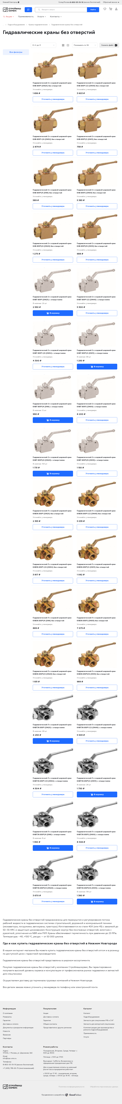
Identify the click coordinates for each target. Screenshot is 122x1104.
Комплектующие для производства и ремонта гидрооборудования (99, 1029)
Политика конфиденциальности (71, 1087)
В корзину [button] (54, 313)
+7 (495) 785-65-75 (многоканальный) (18, 1068)
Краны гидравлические (38, 25)
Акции (9, 16)
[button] (110, 10)
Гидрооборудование (16, 25)
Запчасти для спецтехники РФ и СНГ (99, 1020)
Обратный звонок (110, 2)
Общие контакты (50, 1024)
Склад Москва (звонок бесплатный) (79, 2)
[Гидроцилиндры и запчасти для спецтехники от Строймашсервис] (12, 10)
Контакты (55, 16)
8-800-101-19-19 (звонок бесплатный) (18, 1065)
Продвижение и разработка (52, 1095)
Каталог (87, 1013)
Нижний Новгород (10, 2)
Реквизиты (7, 1017)
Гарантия (6, 1020)
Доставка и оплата (10, 1024)
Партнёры (7, 1038)
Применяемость (26, 16)
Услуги (40, 16)
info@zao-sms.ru (9, 1058)
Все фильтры (16, 52)
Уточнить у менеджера (53, 99)
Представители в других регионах (57, 1028)
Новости (6, 1031)
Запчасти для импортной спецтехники (99, 1024)
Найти (93, 10)
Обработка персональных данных (104, 1087)
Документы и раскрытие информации (18, 1028)
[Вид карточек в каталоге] (63, 45)
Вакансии (7, 1035)
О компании (8, 1013)
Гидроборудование (91, 1017)
